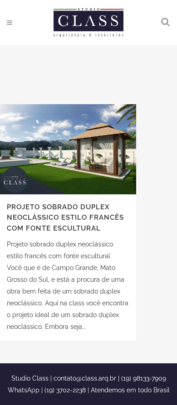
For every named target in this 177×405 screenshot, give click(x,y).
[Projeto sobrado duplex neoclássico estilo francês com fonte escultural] (68, 149)
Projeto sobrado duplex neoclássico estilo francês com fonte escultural (65, 217)
